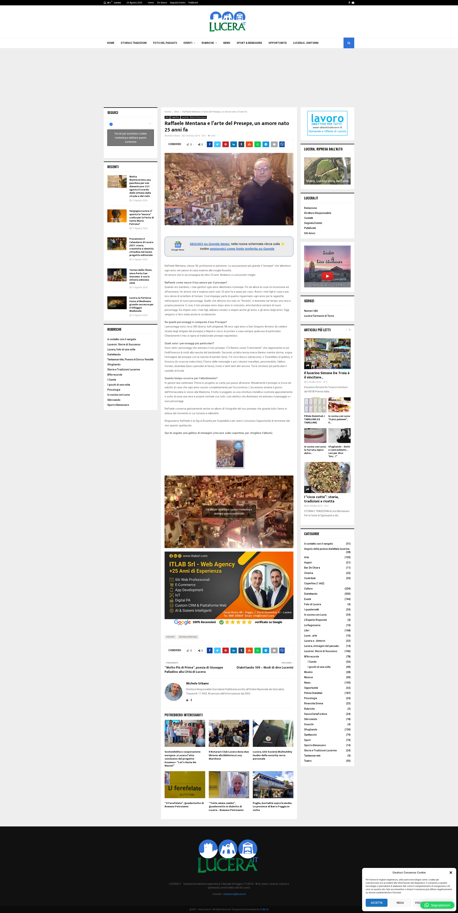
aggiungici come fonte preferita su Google (242, 249)
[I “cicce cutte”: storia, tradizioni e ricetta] (327, 477)
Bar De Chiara (312, 567)
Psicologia (113, 389)
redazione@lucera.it (234, 894)
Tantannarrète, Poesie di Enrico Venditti (130, 359)
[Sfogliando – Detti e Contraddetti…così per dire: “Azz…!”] (339, 435)
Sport (307, 740)
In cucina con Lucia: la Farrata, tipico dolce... (315, 450)
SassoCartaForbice (315, 714)
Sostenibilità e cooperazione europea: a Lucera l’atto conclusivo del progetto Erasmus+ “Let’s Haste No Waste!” (183, 759)
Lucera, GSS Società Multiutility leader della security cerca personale (272, 755)
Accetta (377, 902)
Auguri (308, 562)
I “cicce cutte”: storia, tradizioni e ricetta (321, 499)
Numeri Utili (311, 310)
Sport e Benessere (118, 404)
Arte (167, 117)
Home (151, 2)
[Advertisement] (229, 75)
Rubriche (208, 42)
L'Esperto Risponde (315, 619)
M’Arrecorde (114, 374)
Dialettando (114, 354)
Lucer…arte (310, 635)
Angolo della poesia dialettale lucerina (326, 548)
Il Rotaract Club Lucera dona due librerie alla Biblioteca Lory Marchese (229, 755)
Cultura (308, 588)
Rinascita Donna (313, 703)
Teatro (308, 760)
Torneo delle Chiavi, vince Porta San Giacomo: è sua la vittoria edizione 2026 (140, 276)
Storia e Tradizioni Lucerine (123, 369)
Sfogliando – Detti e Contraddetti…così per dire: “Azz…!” (339, 451)
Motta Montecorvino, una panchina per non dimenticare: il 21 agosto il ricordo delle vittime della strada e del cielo (140, 186)
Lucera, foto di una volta (121, 349)
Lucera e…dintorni (305, 42)
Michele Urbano (172, 135)
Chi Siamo (162, 2)
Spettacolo (310, 734)
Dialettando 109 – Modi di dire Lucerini (265, 667)
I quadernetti (311, 609)
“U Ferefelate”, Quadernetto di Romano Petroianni (184, 805)
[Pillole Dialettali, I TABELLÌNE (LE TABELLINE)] (315, 404)
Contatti (308, 218)
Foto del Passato (165, 42)
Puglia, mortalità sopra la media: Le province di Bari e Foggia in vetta (272, 806)
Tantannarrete (312, 755)
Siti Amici (309, 233)
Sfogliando (114, 364)
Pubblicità (193, 2)
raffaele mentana (188, 637)
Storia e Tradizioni (134, 42)
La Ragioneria (312, 625)
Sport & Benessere (249, 42)
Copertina (175, 117)
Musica (308, 677)
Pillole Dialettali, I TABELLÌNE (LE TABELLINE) (314, 419)
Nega (400, 902)
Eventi (188, 42)
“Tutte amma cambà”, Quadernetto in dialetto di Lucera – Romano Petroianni (226, 806)
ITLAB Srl (264, 909)
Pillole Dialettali (313, 693)
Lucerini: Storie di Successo (194, 117)
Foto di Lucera (312, 604)
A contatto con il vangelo (121, 339)
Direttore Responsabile (317, 213)
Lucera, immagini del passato (321, 646)
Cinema (308, 573)
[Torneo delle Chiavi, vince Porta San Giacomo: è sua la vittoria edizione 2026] (117, 274)
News (226, 42)
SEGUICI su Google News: (210, 244)
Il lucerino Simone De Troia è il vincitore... (327, 375)
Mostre (308, 672)
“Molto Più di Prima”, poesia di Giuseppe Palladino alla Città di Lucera (194, 670)
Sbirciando (113, 399)
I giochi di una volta (118, 384)
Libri (306, 630)
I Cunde (111, 379)
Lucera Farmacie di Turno (319, 315)
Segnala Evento (177, 2)
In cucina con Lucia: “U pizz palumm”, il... (339, 419)
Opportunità (278, 42)
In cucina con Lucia (118, 394)
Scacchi (309, 724)
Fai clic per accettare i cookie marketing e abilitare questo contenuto (229, 511)
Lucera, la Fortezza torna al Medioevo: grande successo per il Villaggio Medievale (141, 304)
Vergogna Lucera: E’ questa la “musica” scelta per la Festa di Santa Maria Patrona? (141, 217)
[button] (451, 872)
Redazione (310, 208)
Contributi (310, 578)
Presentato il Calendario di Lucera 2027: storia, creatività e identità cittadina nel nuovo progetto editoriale (141, 247)
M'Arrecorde (311, 656)
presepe (170, 637)
